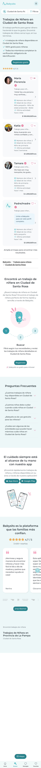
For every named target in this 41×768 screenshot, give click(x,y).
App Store (13, 481)
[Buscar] (4, 11)
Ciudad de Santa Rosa (12, 639)
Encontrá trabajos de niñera (14, 627)
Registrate (20, 363)
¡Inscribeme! (20, 609)
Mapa (21, 756)
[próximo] (37, 570)
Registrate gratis (20, 62)
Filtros (35, 11)
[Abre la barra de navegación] (36, 3)
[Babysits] (9, 3)
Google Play (29, 481)
